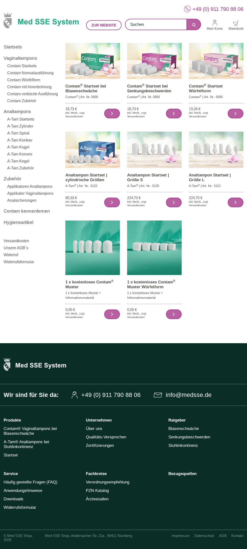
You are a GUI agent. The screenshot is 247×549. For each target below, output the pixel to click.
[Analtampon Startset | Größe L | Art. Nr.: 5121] (235, 202)
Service (11, 473)
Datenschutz (204, 536)
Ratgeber (177, 420)
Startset (11, 455)
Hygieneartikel (18, 222)
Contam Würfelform (23, 80)
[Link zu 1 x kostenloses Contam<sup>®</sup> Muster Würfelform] (154, 248)
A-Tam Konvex (19, 154)
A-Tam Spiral (18, 133)
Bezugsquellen (182, 473)
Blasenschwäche (183, 428)
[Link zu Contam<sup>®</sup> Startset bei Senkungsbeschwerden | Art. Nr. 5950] (154, 61)
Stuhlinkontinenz (183, 445)
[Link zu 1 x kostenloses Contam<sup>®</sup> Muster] (92, 248)
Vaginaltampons (20, 58)
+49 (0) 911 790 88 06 (217, 9)
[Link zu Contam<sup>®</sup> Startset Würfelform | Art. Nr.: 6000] (216, 61)
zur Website (103, 25)
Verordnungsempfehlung (107, 482)
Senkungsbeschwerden (189, 437)
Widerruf (11, 255)
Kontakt (237, 536)
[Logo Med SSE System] (41, 24)
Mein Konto (215, 28)
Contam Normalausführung (30, 73)
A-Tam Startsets (20, 119)
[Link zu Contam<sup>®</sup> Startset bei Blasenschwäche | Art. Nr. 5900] (92, 61)
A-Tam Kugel (18, 147)
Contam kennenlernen (27, 211)
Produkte (12, 420)
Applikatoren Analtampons (29, 186)
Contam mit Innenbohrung (29, 87)
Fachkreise (96, 473)
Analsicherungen (21, 200)
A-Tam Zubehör (20, 168)
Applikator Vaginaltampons (30, 193)
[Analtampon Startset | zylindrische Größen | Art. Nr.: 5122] (112, 202)
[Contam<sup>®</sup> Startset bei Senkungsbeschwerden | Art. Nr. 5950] (174, 113)
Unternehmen (99, 420)
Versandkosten (16, 241)
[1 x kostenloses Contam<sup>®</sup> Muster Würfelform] (174, 314)
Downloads (13, 499)
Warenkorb (235, 28)
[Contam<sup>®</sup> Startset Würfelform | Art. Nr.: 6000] (235, 113)
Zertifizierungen (100, 445)
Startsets (13, 46)
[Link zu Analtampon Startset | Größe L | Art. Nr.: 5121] (216, 149)
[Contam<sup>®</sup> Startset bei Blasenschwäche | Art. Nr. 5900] (112, 113)
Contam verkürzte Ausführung (32, 94)
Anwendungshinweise (23, 490)
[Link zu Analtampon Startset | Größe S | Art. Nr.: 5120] (154, 149)
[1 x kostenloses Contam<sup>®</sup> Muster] (112, 314)
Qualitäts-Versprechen (106, 437)
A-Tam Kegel (18, 161)
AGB (223, 536)
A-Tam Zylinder (20, 126)
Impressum (181, 536)
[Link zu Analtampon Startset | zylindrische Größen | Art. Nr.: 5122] (92, 149)
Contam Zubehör (21, 101)
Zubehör (12, 178)
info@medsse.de (189, 394)
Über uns (94, 428)
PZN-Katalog (97, 490)
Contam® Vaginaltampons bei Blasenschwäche (30, 431)
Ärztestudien (97, 499)
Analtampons (17, 111)
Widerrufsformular (19, 262)
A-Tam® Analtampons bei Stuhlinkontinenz (26, 444)
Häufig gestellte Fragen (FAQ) (30, 482)
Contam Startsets (22, 66)
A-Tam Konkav (19, 140)
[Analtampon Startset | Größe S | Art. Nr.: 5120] (174, 202)
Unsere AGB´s (16, 248)
